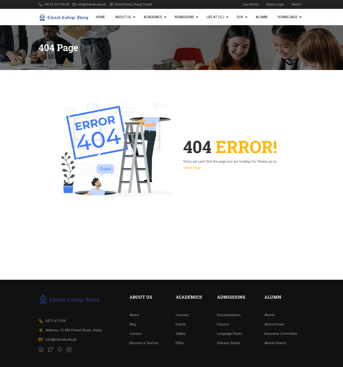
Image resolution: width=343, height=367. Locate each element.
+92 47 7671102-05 (56, 4)
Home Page (192, 168)
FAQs (180, 343)
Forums (223, 324)
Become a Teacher (144, 343)
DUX (240, 17)
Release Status (228, 343)
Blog (133, 324)
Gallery (181, 334)
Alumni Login (275, 4)
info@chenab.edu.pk (92, 4)
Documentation (229, 315)
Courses (182, 315)
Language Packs (229, 334)
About (134, 315)
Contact (136, 334)
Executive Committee (280, 334)
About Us (123, 17)
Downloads (288, 17)
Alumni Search (275, 343)
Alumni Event (274, 324)
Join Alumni (251, 4)
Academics (153, 17)
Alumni (296, 4)
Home (100, 17)
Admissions (184, 17)
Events (181, 324)
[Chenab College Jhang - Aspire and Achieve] (64, 17)
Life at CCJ (215, 17)
